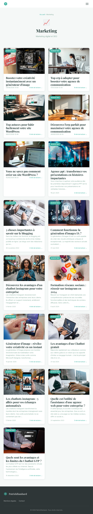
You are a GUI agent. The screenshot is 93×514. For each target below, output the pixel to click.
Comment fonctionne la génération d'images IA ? (66, 231)
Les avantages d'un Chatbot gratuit (68, 345)
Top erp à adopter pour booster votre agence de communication (65, 81)
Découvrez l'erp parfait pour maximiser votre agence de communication (68, 128)
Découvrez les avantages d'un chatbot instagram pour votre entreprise (24, 288)
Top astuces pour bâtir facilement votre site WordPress (20, 128)
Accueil (42, 14)
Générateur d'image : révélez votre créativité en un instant (24, 345)
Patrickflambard (18, 493)
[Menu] (87, 4)
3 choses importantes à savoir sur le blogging (20, 231)
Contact (22, 501)
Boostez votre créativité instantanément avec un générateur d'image (21, 81)
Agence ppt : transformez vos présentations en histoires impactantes (69, 174)
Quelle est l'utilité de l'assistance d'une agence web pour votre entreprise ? (68, 402)
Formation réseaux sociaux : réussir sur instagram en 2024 (68, 288)
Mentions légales (10, 501)
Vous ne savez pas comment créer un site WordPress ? (23, 172)
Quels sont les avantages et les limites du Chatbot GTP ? (24, 459)
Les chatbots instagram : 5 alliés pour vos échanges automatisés (22, 402)
